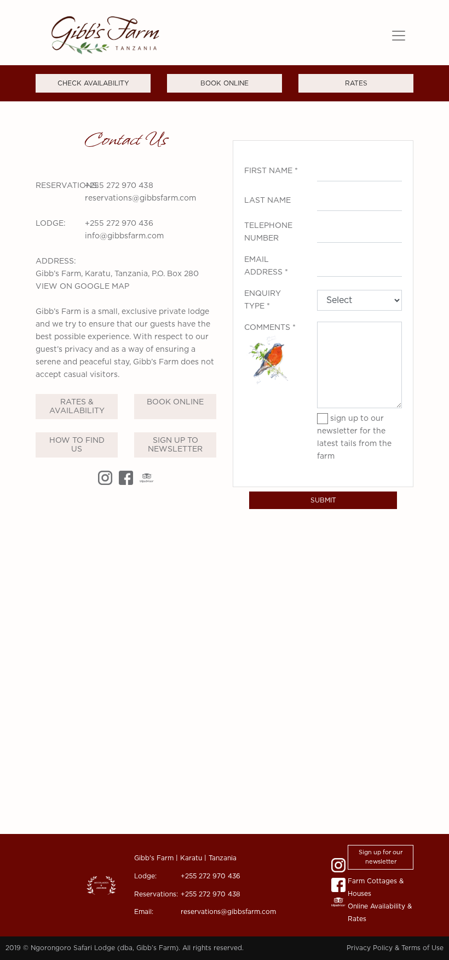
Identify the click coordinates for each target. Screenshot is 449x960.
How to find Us (77, 445)
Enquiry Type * (262, 300)
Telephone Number (268, 232)
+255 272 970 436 (119, 223)
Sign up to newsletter (175, 445)
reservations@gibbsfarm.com (140, 198)
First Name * (271, 171)
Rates (356, 83)
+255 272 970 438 (119, 186)
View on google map (82, 286)
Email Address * (266, 266)
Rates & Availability (77, 406)
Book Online (175, 402)
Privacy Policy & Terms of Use (395, 948)
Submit (323, 500)
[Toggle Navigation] (398, 35)
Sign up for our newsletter (380, 857)
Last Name (267, 200)
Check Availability (93, 83)
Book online (224, 83)
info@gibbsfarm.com (124, 236)
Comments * (270, 328)
